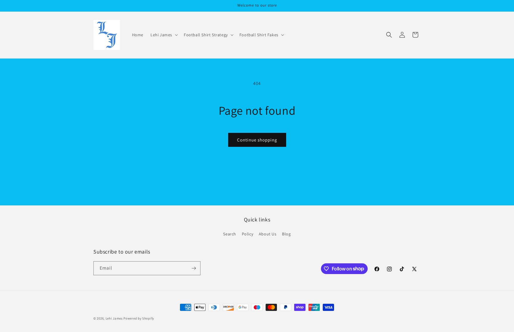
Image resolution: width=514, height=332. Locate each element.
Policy (247, 234)
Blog (286, 234)
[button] (163, 35)
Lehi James (114, 318)
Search (229, 234)
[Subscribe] (193, 268)
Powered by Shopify (138, 318)
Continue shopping (257, 140)
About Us (268, 234)
